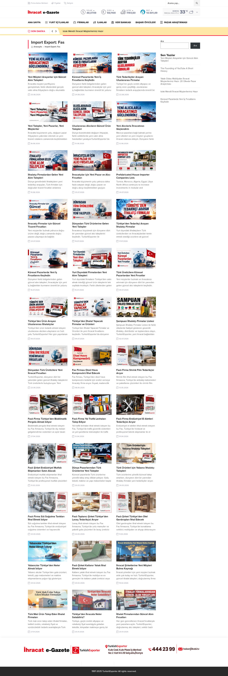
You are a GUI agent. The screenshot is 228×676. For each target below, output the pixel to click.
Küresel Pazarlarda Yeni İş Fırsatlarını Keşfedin (86, 78)
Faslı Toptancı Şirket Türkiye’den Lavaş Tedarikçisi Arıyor (90, 518)
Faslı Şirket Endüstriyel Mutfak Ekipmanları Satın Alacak (45, 469)
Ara (162, 41)
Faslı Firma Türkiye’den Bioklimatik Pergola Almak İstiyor (47, 420)
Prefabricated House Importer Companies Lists (133, 176)
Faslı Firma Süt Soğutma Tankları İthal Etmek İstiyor (46, 518)
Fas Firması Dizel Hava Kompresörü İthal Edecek (86, 372)
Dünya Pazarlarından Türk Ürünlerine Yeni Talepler (86, 469)
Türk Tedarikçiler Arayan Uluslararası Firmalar (129, 78)
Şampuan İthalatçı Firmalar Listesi (135, 321)
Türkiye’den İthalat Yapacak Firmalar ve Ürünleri (87, 323)
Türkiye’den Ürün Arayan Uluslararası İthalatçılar (42, 323)
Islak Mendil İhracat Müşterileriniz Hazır (179, 91)
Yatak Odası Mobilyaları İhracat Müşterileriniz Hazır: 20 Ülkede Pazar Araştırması (178, 81)
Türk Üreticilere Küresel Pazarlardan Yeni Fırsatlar (130, 274)
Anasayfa (38, 47)
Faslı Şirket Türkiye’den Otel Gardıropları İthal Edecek (132, 518)
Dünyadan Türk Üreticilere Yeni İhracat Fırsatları (45, 372)
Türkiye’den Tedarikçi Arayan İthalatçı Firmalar (132, 225)
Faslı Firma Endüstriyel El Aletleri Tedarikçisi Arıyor (134, 420)
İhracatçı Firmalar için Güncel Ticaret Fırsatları (44, 225)
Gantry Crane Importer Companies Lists (83, 31)
